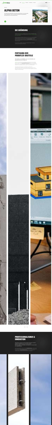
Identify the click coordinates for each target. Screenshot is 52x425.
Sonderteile (19, 35)
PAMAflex (16, 62)
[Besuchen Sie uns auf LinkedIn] (46, 2)
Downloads (30, 2)
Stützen (35, 34)
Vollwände (33, 34)
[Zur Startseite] (6, 2)
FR (49, 2)
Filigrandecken (21, 33)
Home (20, 2)
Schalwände (29, 34)
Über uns (23, 2)
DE (48, 2)
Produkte (27, 2)
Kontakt (34, 2)
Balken (16, 35)
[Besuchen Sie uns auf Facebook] (45, 2)
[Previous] (25, 327)
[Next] (27, 327)
